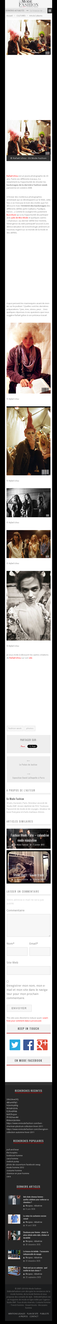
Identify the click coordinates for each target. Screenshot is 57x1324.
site (30, 657)
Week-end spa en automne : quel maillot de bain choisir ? (35, 1269)
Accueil (10, 15)
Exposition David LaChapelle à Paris (29, 777)
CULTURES (21, 15)
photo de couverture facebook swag (23, 1164)
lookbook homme (15, 1155)
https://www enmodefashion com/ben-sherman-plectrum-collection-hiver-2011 (25, 1125)
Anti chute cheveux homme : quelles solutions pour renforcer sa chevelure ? (36, 1199)
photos (29, 728)
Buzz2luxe (11, 214)
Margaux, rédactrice (34, 1205)
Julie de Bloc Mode (19, 217)
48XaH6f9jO (12, 1102)
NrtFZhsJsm (12, 1114)
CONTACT (34, 1316)
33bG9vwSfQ (13, 1099)
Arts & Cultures (35, 15)
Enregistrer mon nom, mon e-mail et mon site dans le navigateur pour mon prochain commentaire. (27, 992)
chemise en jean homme (18, 1173)
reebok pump (13, 1161)
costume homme (14, 1170)
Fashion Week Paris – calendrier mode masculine (30, 838)
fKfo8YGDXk (12, 1108)
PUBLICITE (44, 1313)
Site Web (12, 962)
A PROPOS (23, 1316)
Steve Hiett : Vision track (28, 874)
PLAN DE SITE (32, 1313)
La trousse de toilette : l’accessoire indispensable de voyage (36, 1252)
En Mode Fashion (21, 844)
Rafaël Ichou (12, 176)
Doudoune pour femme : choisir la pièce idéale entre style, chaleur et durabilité (36, 1235)
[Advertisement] (28, 88)
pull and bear (13, 1149)
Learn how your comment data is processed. (27, 1019)
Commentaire (15, 910)
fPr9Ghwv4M (12, 1117)
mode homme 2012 (15, 1167)
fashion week (15, 728)
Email (33, 943)
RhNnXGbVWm (13, 1120)
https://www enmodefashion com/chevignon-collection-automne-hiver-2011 (27, 1131)
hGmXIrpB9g (12, 1105)
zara (9, 1176)
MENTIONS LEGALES (16, 1313)
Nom (10, 943)
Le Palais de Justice (28, 764)
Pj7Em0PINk (12, 1111)
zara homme (12, 1158)
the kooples (12, 1152)
